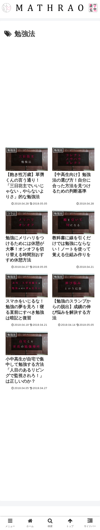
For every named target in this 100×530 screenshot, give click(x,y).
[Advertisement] (50, 93)
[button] (89, 460)
